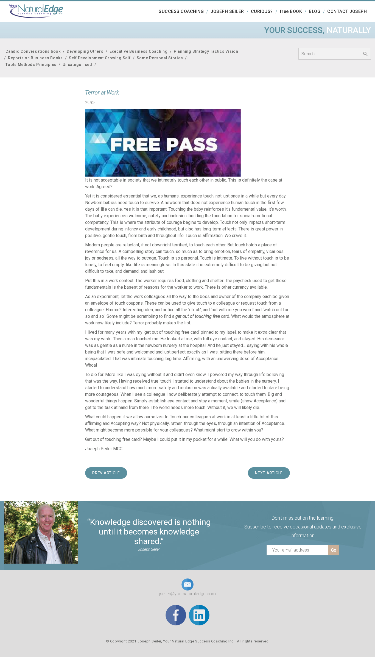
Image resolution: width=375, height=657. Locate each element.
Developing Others (85, 51)
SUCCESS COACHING (181, 11)
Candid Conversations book (33, 51)
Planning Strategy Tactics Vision (206, 51)
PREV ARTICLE (106, 473)
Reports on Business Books (35, 58)
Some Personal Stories (160, 58)
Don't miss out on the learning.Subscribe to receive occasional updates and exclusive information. (303, 526)
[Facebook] (176, 614)
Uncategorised (77, 64)
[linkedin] (199, 614)
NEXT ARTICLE (269, 473)
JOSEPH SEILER (227, 11)
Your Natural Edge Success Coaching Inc (198, 641)
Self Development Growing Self (100, 58)
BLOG (314, 11)
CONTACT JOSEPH (347, 11)
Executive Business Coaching (139, 51)
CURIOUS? (262, 11)
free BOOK (291, 11)
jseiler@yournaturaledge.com (187, 593)
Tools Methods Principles (31, 64)
